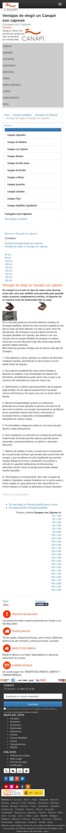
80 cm (8, 254)
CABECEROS (8, 72)
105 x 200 (56, 541)
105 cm (8, 260)
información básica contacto (26, 712)
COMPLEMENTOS (11, 98)
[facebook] (6, 778)
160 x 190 (56, 580)
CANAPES (7, 46)
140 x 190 (56, 564)
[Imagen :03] (9, 315)
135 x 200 (56, 560)
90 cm (8, 257)
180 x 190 (56, 586)
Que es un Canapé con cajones (21, 233)
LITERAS (6, 91)
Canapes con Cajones (46, 114)
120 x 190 (56, 547)
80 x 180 (56, 515)
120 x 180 (56, 544)
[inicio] (26, 770)
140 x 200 (56, 567)
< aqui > (46, 831)
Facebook (40, 601)
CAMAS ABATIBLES (12, 85)
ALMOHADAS (9, 65)
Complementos (17, 744)
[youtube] (17, 786)
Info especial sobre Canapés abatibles (28, 507)
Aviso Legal (16, 758)
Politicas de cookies (20, 755)
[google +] (17, 778)
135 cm (8, 267)
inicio (6, 114)
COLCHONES (8, 59)
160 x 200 (56, 583)
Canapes (14, 718)
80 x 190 (56, 518)
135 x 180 (56, 554)
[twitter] (11, 778)
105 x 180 (56, 535)
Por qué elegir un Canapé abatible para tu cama (33, 504)
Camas (13, 734)
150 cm (8, 273)
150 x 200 (56, 576)
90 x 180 (56, 525)
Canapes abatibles (22, 114)
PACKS (6, 104)
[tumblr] (22, 786)
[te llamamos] (6, 770)
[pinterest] (6, 786)
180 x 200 (56, 589)
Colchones (15, 724)
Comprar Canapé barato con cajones (23, 243)
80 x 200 (56, 522)
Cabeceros (15, 731)
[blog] (27, 786)
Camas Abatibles (18, 737)
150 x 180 (56, 570)
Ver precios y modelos (16, 218)
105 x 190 (56, 538)
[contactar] (20, 770)
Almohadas (15, 728)
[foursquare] (22, 778)
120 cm (8, 264)
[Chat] (13, 770)
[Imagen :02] (42, 305)
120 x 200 (56, 551)
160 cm (8, 277)
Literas (13, 741)
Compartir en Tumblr (41, 604)
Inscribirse (33, 704)
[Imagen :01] (9, 305)
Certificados (16, 765)
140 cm (8, 270)
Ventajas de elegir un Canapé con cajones (26, 246)
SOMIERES (8, 52)
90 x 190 (56, 528)
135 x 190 (56, 557)
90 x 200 (56, 531)
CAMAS (6, 78)
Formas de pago (18, 761)
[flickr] (11, 786)
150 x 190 (56, 573)
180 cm (8, 280)
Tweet (5, 601)
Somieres (15, 721)
